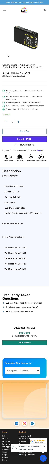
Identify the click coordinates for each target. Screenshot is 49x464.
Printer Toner (7, 444)
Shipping (5, 76)
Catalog (5, 458)
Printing (5, 439)
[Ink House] (24, 10)
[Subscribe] (38, 370)
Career (5, 452)
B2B (3, 436)
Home (4, 460)
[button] (45, 10)
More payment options (24, 145)
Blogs (4, 455)
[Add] (18, 122)
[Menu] (4, 10)
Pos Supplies (7, 447)
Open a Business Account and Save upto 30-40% (24, 2)
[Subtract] (5, 122)
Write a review (25, 343)
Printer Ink (6, 441)
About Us (5, 449)
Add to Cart (24, 131)
